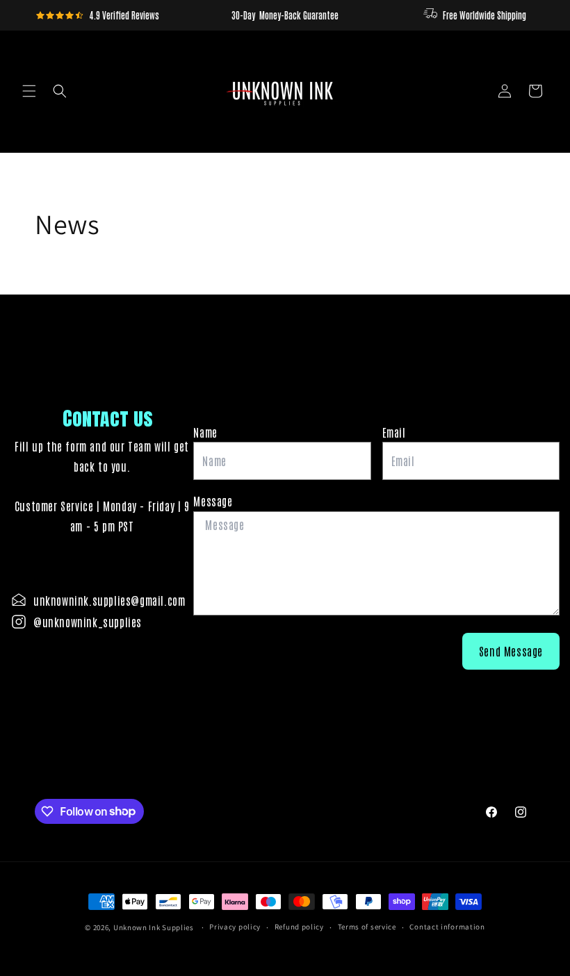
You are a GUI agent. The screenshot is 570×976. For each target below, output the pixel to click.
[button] (29, 91)
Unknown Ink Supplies (153, 927)
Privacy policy (235, 927)
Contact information (446, 927)
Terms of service (367, 927)
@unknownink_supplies (87, 622)
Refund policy (299, 927)
